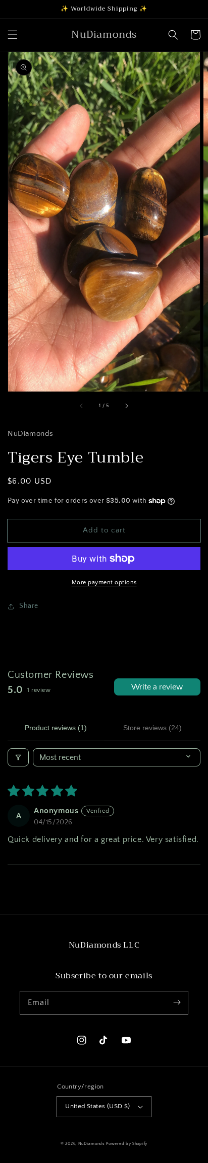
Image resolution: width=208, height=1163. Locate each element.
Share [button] (28, 606)
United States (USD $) (97, 1106)
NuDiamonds (92, 1143)
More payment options (104, 582)
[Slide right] (126, 406)
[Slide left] (82, 406)
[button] (13, 35)
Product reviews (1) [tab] (56, 728)
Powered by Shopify (126, 1143)
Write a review (157, 686)
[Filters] (18, 757)
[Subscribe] (177, 1002)
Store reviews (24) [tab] (152, 728)
